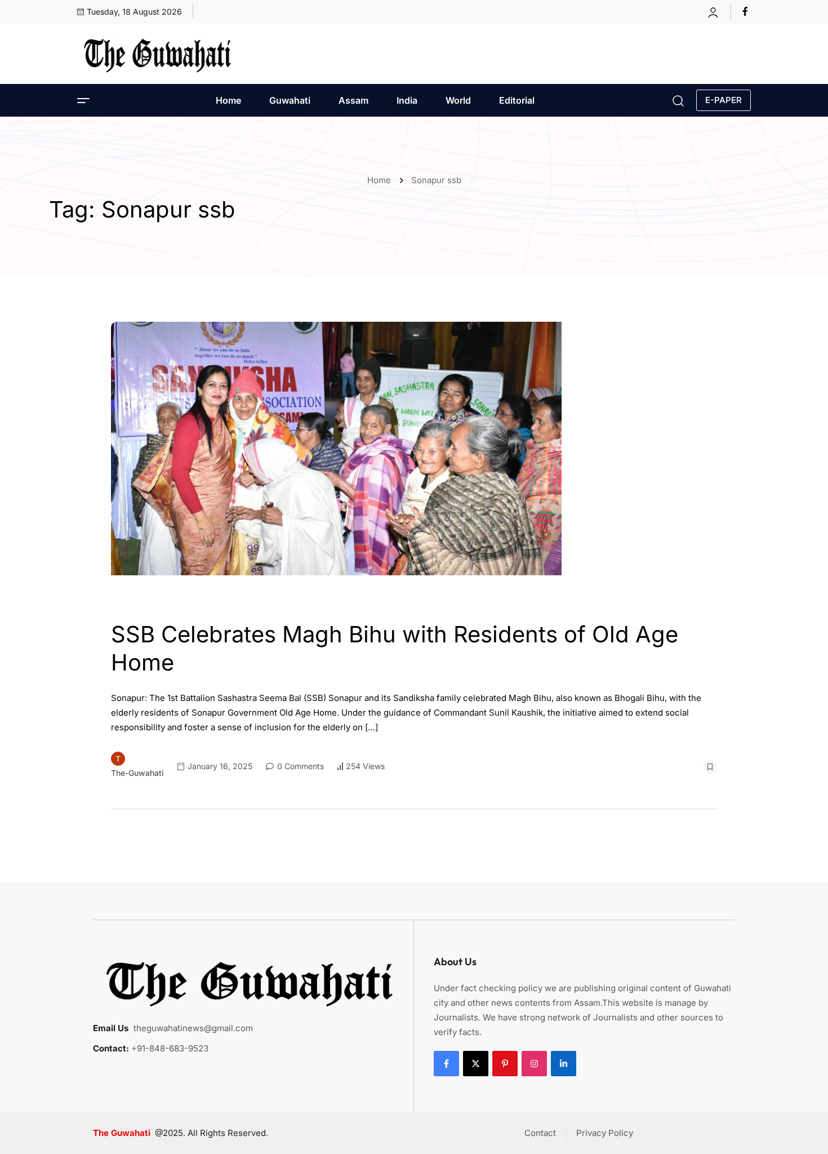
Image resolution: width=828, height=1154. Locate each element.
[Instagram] (534, 1063)
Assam (353, 100)
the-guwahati (137, 773)
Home (228, 100)
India (407, 100)
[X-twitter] (475, 1063)
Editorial (517, 100)
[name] (746, 11)
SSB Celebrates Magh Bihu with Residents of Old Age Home (394, 648)
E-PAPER (723, 100)
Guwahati (289, 100)
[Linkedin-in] (563, 1063)
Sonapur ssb (436, 180)
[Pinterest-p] (505, 1063)
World (458, 100)
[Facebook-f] (446, 1063)
